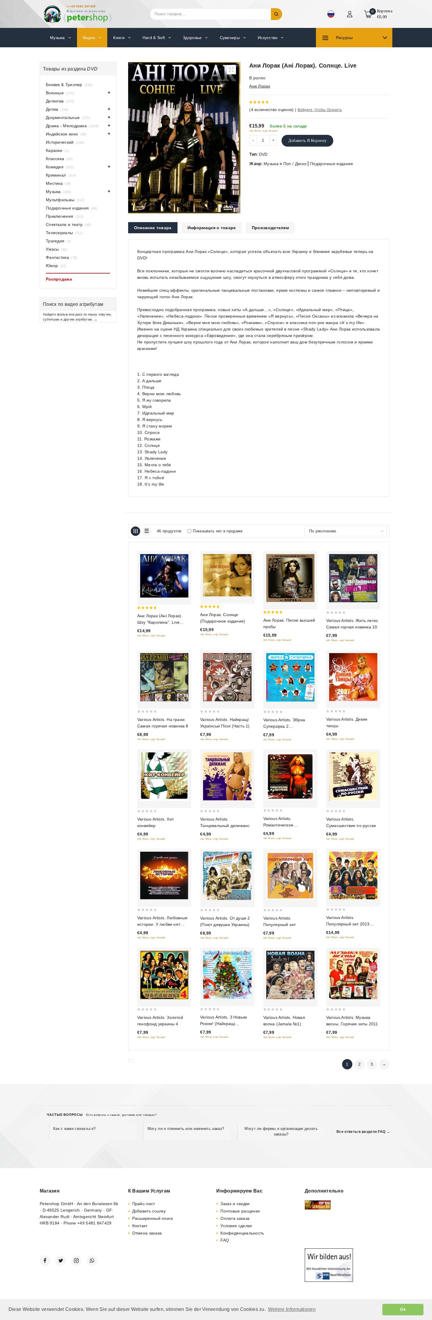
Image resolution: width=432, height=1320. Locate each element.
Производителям (270, 227)
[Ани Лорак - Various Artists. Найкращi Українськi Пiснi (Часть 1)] (227, 677)
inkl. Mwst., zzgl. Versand (263, 131)
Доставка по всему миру (88, 11)
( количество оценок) (271, 109)
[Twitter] (60, 1260)
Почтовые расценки (240, 1211)
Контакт (140, 1225)
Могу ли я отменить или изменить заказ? (186, 1128)
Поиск (276, 14)
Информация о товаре (211, 227)
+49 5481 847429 (83, 6)
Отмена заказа (147, 1233)
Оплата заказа (235, 1218)
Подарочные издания (331, 163)
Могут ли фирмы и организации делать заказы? (281, 1131)
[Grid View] (135, 531)
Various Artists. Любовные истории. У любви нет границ (162, 924)
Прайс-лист (143, 1203)
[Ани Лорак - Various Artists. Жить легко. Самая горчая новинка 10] (353, 578)
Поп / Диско (295, 163)
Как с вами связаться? (74, 1128)
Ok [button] (403, 1309)
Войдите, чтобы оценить (320, 110)
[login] (350, 14)
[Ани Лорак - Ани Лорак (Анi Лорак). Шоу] (164, 576)
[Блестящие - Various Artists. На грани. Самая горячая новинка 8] (164, 677)
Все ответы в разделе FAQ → (363, 1132)
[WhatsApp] (92, 1260)
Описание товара (153, 227)
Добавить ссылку (149, 1211)
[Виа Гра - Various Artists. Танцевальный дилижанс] (227, 776)
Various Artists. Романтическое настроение (278, 825)
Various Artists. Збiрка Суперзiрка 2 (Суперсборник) (284, 726)
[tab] (153, 227)
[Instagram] (76, 1260)
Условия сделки (236, 1225)
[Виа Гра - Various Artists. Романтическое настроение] (290, 776)
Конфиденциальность (242, 1233)
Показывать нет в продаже (217, 531)
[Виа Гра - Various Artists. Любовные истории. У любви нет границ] (164, 876)
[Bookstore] (78, 14)
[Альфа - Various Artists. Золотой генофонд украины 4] (164, 975)
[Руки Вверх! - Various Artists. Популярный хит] (290, 876)
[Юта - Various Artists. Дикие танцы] (353, 677)
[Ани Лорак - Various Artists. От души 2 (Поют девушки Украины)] (227, 876)
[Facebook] (45, 1260)
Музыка (271, 163)
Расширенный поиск (152, 1218)
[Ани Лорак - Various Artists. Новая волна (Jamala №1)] (290, 975)
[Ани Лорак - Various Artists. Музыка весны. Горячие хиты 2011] (353, 975)
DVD (263, 154)
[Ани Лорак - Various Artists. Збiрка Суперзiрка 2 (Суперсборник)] (290, 677)
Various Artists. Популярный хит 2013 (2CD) (348, 924)
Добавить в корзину (307, 140)
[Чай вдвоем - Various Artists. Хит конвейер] (164, 776)
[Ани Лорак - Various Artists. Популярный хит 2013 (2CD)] (353, 875)
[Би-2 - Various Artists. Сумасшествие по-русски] (353, 776)
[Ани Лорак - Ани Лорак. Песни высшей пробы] (290, 578)
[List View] (146, 531)
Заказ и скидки (235, 1203)
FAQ (224, 1240)
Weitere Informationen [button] (292, 1309)
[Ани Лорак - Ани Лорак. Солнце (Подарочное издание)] (227, 575)
